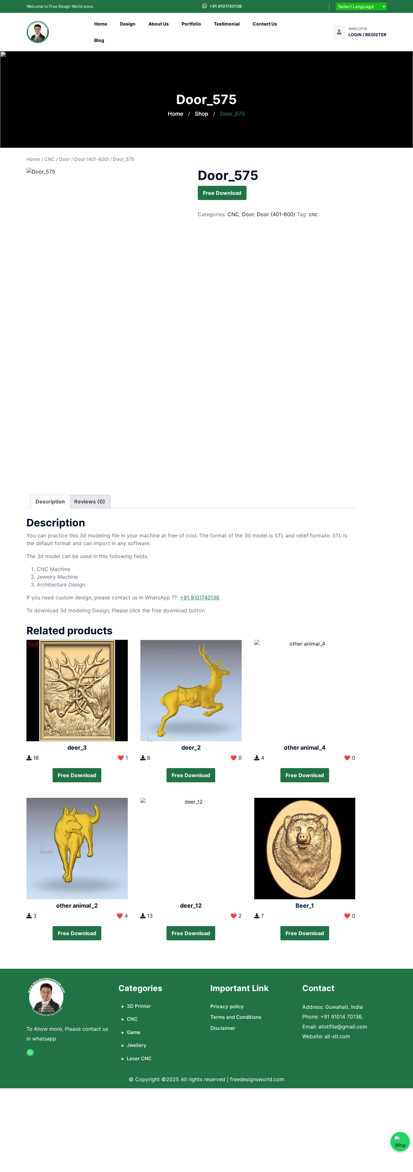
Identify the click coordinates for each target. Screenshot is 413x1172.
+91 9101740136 (225, 6)
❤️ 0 (236, 758)
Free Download (222, 193)
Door (64, 159)
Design (128, 23)
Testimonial (227, 23)
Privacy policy (227, 1006)
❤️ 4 (122, 916)
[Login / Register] (339, 32)
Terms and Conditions (235, 1017)
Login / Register (367, 34)
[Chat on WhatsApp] (400, 1141)
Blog (99, 40)
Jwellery (136, 1045)
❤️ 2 (236, 916)
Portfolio (191, 23)
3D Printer (139, 1006)
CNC (49, 159)
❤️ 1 (122, 758)
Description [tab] (50, 501)
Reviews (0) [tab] (89, 501)
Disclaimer (222, 1028)
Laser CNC (139, 1058)
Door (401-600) (91, 159)
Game (133, 1032)
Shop (201, 114)
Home (100, 23)
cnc (313, 214)
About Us (158, 23)
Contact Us (265, 23)
